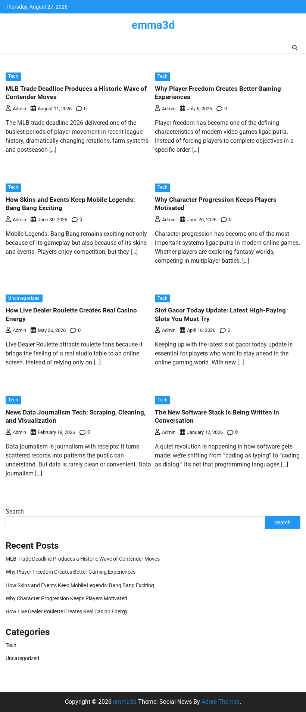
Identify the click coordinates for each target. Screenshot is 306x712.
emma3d (153, 25)
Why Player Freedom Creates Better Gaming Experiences (70, 572)
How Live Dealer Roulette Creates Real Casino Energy (67, 611)
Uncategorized (24, 298)
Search (15, 511)
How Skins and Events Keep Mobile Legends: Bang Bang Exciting (80, 585)
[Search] (294, 47)
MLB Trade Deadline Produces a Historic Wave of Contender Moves (83, 559)
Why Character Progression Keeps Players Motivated (66, 598)
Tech (13, 76)
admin (19, 108)
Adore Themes (221, 701)
